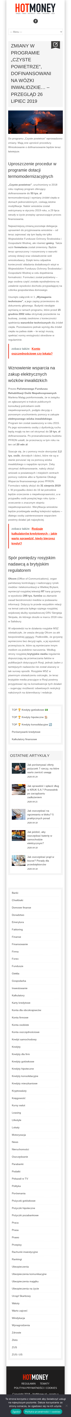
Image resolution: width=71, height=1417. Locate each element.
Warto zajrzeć (19, 1310)
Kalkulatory (18, 995)
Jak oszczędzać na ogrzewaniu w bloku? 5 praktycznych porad (40, 814)
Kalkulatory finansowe (24, 739)
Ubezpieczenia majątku (25, 1281)
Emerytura (18, 922)
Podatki (16, 1171)
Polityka (16, 1186)
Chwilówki (17, 900)
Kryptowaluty (19, 1090)
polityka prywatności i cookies (35, 1388)
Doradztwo (18, 914)
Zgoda (16, 1411)
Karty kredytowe (21, 1002)
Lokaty (15, 1127)
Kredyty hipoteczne (23, 1068)
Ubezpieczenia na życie (25, 1288)
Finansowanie (20, 944)
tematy (45, 1383)
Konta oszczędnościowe (26, 1032)
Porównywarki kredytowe (26, 731)
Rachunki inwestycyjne (25, 1251)
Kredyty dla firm (21, 1054)
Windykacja (18, 1318)
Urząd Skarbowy (21, 1295)
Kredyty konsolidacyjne (25, 1076)
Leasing (16, 1112)
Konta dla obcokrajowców (26, 1010)
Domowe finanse (21, 907)
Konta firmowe (20, 1017)
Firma (15, 951)
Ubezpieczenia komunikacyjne (29, 1274)
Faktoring (17, 929)
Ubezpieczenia (20, 1266)
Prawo (15, 1237)
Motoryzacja (19, 1134)
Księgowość (18, 1098)
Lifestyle (16, 1120)
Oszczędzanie (20, 1156)
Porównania (18, 1193)
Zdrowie (16, 1332)
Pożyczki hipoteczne (23, 1208)
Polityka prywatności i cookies (43, 1411)
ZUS (14, 1347)
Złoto (15, 1339)
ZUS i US (17, 1354)
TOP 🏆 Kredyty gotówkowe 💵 (30, 709)
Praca (15, 1222)
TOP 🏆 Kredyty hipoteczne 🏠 (30, 717)
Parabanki (17, 1164)
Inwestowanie (19, 988)
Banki (15, 892)
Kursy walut (18, 1105)
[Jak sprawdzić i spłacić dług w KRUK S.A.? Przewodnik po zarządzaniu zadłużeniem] (18, 789)
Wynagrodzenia (21, 1325)
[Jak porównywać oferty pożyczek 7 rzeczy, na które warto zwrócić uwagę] (18, 768)
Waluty (15, 1303)
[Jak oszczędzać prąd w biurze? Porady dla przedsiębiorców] (18, 860)
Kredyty (16, 1046)
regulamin (28, 1383)
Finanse (16, 936)
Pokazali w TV (20, 1178)
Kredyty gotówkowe (23, 1061)
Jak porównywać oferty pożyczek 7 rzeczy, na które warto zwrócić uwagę (43, 768)
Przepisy (17, 1244)
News (15, 1142)
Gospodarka (19, 980)
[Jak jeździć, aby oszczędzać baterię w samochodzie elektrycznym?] (18, 835)
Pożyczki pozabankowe (25, 1215)
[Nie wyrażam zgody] (66, 1405)
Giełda (15, 973)
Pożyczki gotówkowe (24, 1200)
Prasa (15, 1230)
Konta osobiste (20, 1024)
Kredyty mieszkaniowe (25, 1083)
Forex (15, 958)
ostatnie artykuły (30, 755)
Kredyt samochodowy (24, 1039)
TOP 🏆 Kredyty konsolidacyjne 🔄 (32, 724)
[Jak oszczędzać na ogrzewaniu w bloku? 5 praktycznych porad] (18, 814)
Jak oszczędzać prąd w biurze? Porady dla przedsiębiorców (40, 860)
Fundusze (17, 966)
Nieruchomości (20, 1149)
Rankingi (17, 1259)
